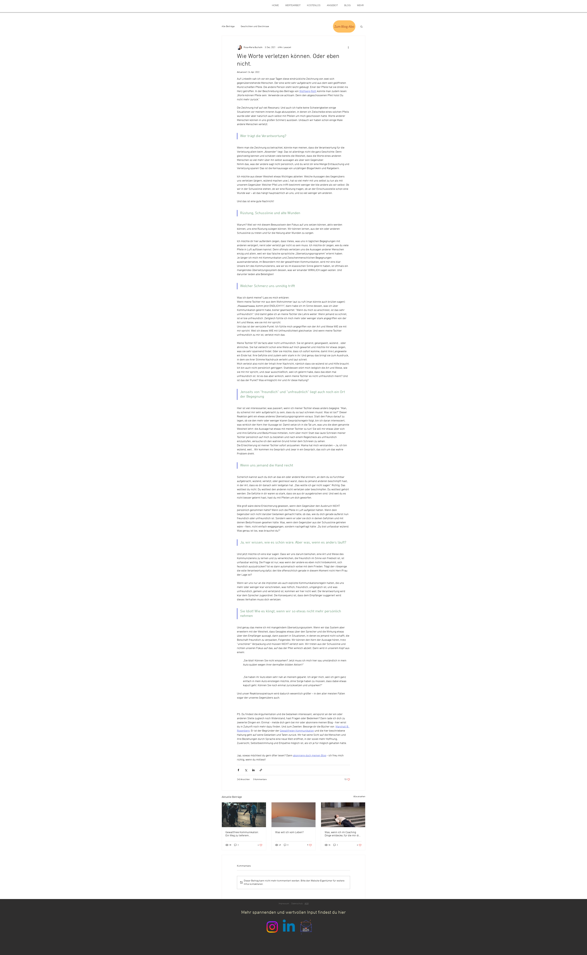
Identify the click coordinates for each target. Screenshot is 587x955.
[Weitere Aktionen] (348, 47)
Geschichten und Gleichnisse (255, 26)
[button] (361, 26)
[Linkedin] (288, 927)
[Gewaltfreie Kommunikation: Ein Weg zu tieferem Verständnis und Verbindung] (244, 814)
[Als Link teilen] (260, 770)
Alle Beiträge (228, 26)
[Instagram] (272, 927)
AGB (306, 903)
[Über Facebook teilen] (238, 770)
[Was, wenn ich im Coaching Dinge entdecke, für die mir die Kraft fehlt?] (343, 814)
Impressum (284, 903)
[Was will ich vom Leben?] (293, 814)
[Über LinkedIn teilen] (253, 770)
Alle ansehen (359, 796)
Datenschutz (297, 903)
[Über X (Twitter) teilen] (245, 770)
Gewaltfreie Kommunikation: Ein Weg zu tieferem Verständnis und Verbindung (242, 834)
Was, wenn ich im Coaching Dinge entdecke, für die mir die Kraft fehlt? (342, 834)
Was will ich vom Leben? (289, 832)
